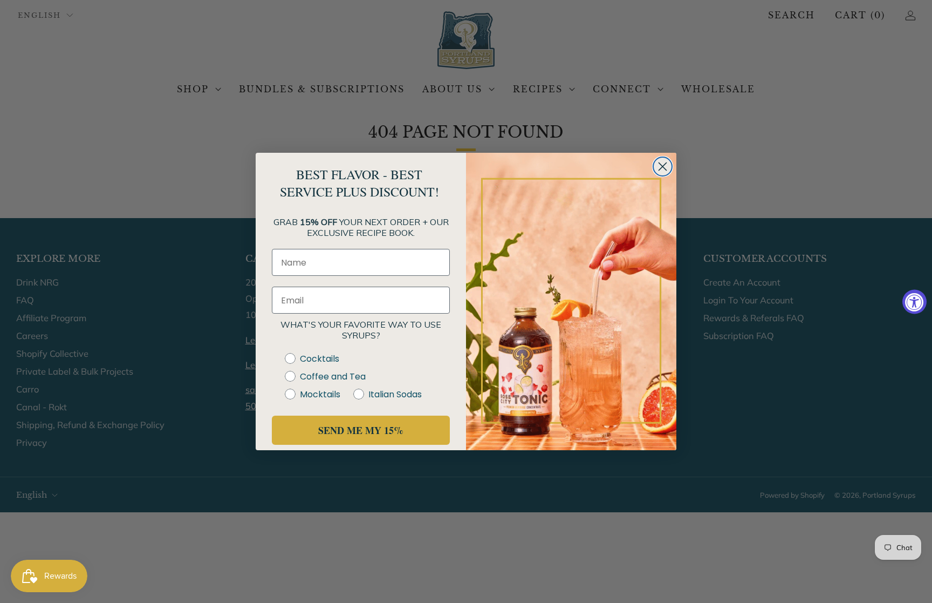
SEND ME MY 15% (360, 430)
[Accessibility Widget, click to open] (914, 301)
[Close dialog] (662, 166)
